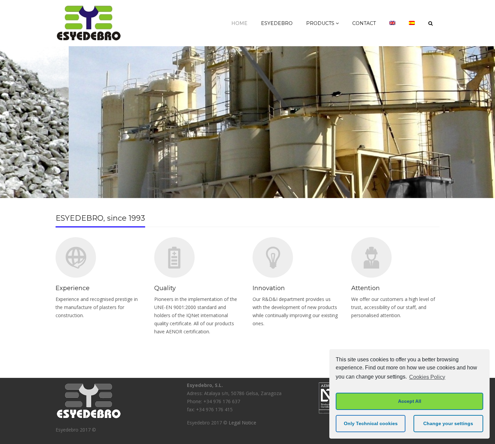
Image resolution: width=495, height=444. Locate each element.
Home (239, 23)
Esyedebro (277, 23)
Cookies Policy (427, 377)
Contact (364, 23)
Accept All (409, 401)
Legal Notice (242, 422)
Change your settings (448, 423)
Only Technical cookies (371, 423)
